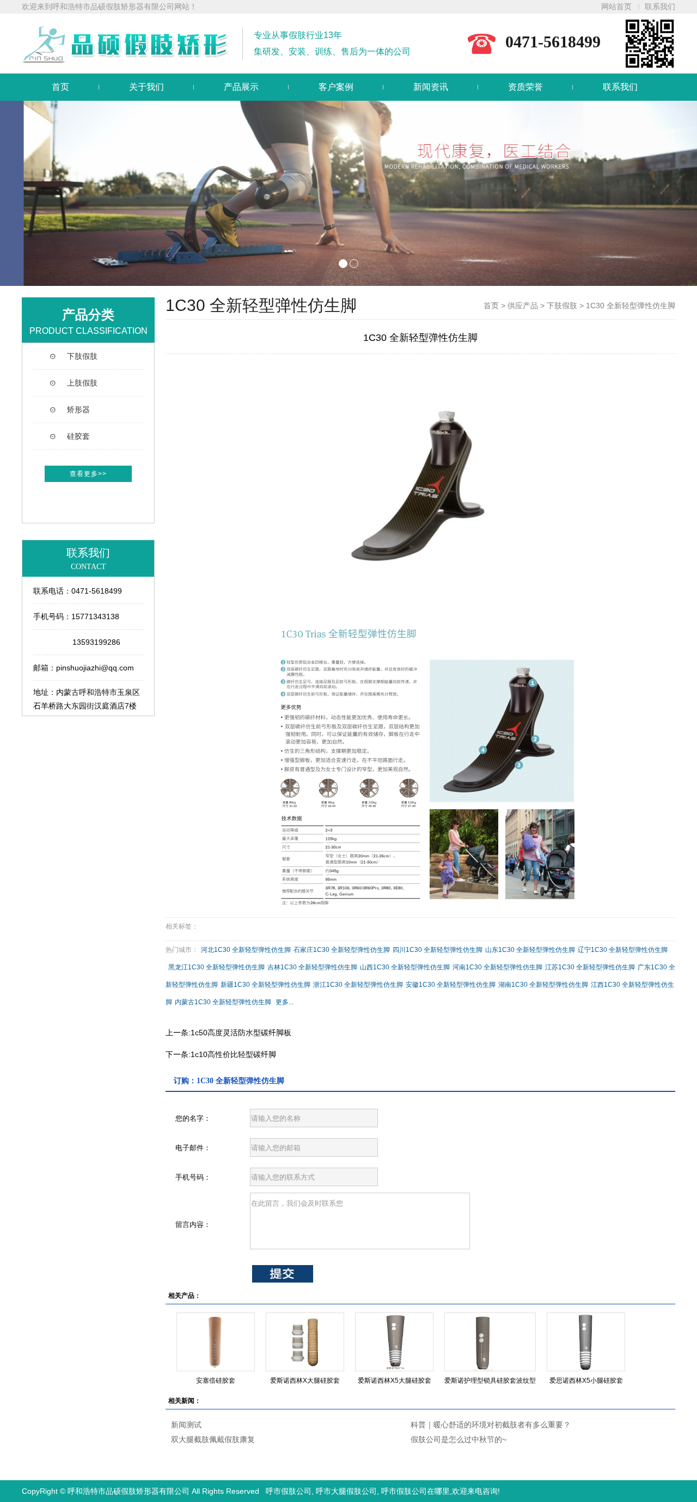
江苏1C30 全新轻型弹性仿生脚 (590, 967)
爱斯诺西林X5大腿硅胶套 (394, 1380)
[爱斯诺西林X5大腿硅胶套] (394, 1341)
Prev (14, 193)
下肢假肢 (562, 305)
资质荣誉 (525, 86)
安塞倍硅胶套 (215, 1380)
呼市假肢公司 (288, 1491)
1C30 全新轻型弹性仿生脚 (630, 305)
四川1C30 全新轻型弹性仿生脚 (437, 950)
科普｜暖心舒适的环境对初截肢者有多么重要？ (491, 1424)
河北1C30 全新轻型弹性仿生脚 (246, 950)
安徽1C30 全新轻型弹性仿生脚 (451, 984)
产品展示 (241, 86)
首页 (60, 86)
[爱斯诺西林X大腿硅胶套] (305, 1341)
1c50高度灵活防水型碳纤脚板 (241, 1032)
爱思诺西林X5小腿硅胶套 (586, 1380)
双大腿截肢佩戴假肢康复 (213, 1439)
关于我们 (146, 86)
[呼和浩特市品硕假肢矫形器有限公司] (348, 193)
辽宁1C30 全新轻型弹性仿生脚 (623, 950)
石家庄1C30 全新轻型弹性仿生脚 (342, 950)
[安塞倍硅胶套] (215, 1341)
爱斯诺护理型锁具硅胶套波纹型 (490, 1380)
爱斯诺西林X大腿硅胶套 (305, 1380)
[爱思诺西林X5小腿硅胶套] (586, 1341)
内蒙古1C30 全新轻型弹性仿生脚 (223, 1002)
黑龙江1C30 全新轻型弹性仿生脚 (216, 967)
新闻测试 (186, 1424)
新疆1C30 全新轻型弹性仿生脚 (265, 984)
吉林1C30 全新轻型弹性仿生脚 (312, 967)
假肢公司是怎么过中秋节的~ (458, 1439)
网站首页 (616, 7)
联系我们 (660, 7)
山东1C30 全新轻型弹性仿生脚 (530, 950)
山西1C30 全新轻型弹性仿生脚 (405, 967)
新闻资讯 (430, 86)
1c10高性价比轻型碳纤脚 (233, 1054)
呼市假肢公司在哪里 (415, 1491)
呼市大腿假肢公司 (346, 1491)
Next (683, 193)
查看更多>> (88, 474)
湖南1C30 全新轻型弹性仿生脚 (543, 984)
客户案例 (336, 86)
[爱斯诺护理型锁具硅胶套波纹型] (490, 1341)
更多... (285, 1002)
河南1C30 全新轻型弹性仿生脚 (497, 967)
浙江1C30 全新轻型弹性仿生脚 (358, 984)
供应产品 (523, 305)
